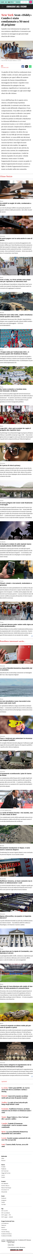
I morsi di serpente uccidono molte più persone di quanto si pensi (15, 1097)
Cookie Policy (11, 1244)
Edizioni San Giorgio (6, 1187)
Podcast (3, 1160)
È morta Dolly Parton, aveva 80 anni (15, 1145)
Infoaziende (4, 1192)
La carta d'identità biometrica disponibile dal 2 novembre (15, 1132)
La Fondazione (4, 1223)
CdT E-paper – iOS (6, 1215)
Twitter (3, 1202)
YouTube (3, 1204)
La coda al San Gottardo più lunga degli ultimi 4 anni (15, 1103)
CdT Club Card (4, 1171)
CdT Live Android (5, 1213)
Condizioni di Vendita (6, 1236)
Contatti (3, 1166)
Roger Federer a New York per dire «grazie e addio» (15, 1118)
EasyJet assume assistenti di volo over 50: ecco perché (16, 1139)
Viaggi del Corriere (5, 1173)
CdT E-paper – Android (7, 1217)
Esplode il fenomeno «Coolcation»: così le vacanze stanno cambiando (14, 1125)
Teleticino (3, 1225)
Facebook (3, 1198)
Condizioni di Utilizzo (6, 1234)
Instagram (3, 1200)
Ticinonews (4, 1229)
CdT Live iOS (4, 1211)
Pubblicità (3, 1169)
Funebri (3, 1177)
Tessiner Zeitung (5, 1231)
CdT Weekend (4, 1183)
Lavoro (3, 1175)
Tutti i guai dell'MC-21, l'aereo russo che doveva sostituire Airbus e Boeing (16, 1089)
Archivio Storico (5, 1185)
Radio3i (3, 1227)
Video (2, 1158)
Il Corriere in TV (5, 1190)
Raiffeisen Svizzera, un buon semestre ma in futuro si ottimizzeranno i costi (16, 1110)
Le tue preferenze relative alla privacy (16, 1247)
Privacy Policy (11, 1242)
